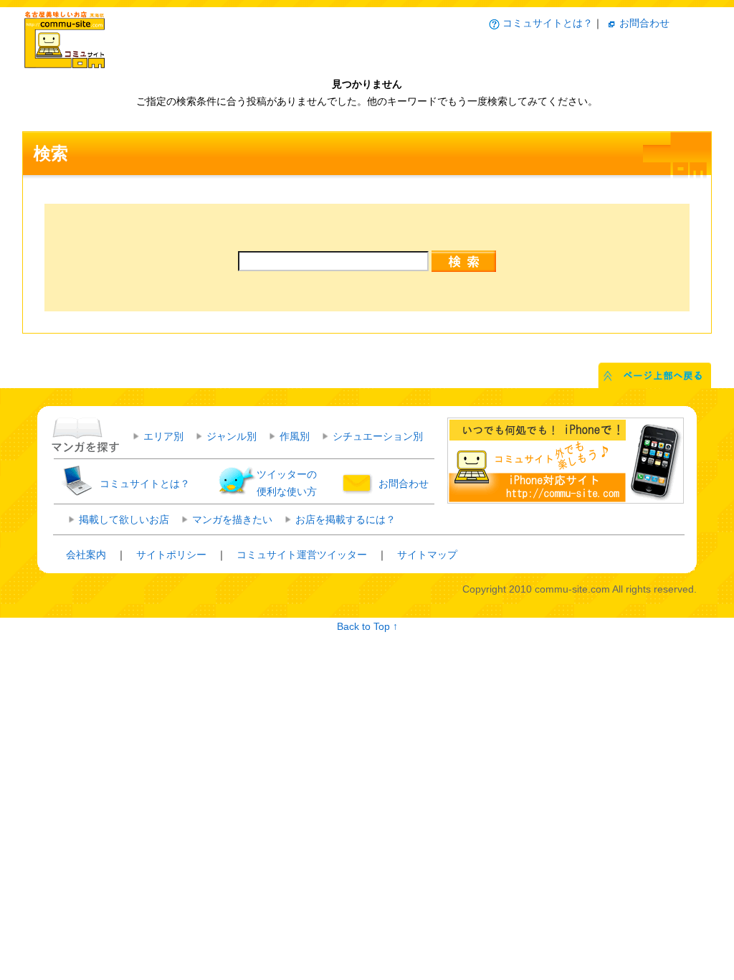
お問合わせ (644, 23)
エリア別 (163, 436)
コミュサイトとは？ (547, 23)
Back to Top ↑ (367, 626)
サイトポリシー (171, 554)
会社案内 (86, 554)
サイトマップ (427, 554)
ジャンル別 (231, 436)
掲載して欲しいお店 (124, 519)
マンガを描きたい (232, 519)
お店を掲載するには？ (345, 519)
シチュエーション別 (378, 436)
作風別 (295, 436)
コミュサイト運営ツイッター (302, 554)
